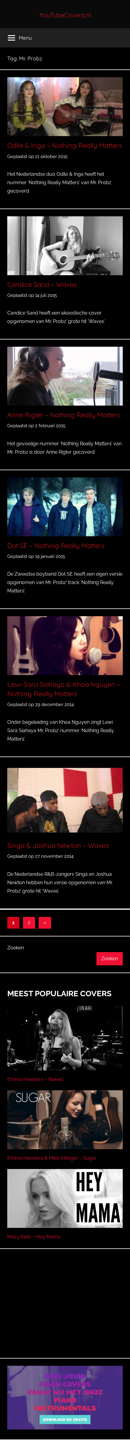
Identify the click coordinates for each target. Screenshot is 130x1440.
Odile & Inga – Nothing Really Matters (64, 145)
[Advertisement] (65, 1310)
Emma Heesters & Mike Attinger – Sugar (52, 1158)
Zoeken (15, 948)
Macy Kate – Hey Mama (33, 1237)
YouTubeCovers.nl (65, 15)
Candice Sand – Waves (41, 284)
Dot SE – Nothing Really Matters (55, 545)
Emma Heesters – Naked (35, 1079)
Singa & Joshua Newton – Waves (58, 845)
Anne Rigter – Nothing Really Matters (63, 415)
